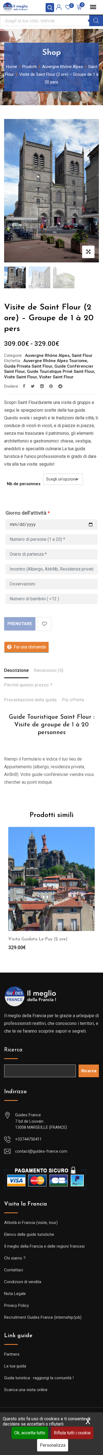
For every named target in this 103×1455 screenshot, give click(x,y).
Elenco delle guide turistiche (29, 1234)
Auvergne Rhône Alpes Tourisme (55, 360)
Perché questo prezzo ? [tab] (28, 685)
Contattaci (13, 1269)
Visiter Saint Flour (56, 376)
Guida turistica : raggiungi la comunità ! (39, 1377)
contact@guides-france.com (41, 1151)
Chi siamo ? (15, 1258)
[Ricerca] (96, 20)
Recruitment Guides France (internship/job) (43, 1317)
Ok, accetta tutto (29, 1432)
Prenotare (19, 623)
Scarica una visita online (26, 1389)
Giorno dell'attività (27, 513)
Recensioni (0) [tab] (48, 670)
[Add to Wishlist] (44, 624)
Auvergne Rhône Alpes (47, 355)
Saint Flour (82, 355)
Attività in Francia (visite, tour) (31, 1222)
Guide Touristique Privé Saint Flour (60, 371)
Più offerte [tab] (73, 699)
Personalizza (52, 1445)
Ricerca (13, 1050)
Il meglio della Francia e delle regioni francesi (44, 1246)
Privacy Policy (16, 1305)
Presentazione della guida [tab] (30, 699)
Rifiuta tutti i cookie (72, 1432)
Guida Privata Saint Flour (28, 366)
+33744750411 (28, 1139)
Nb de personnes (23, 483)
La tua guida (15, 1366)
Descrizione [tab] (16, 670)
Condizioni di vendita (22, 1281)
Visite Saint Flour (20, 376)
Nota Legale (15, 1293)
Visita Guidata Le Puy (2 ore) (38, 939)
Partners (12, 1354)
